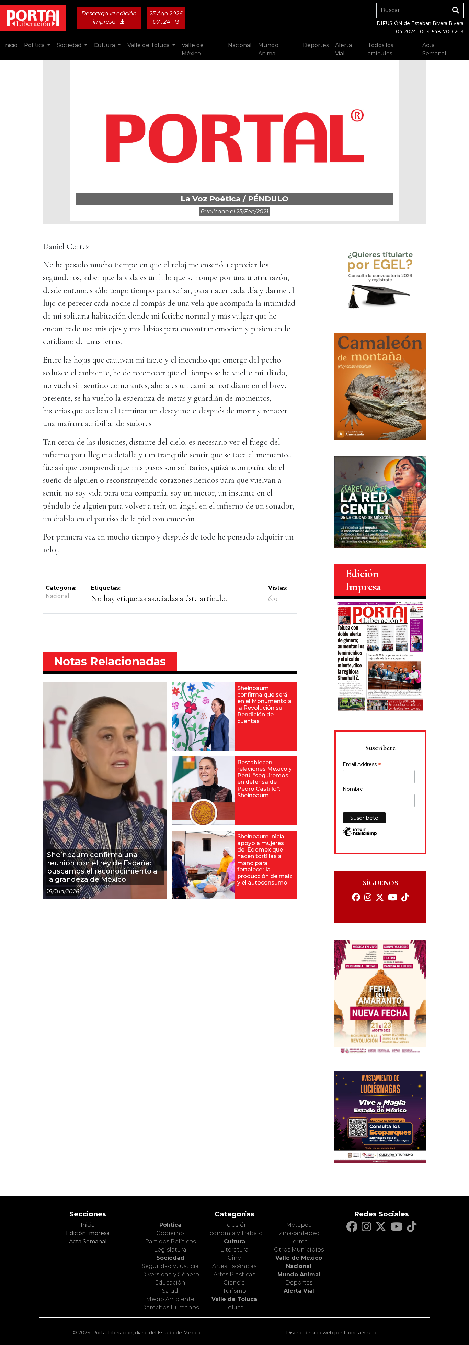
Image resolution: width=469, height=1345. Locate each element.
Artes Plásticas (234, 1274)
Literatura (234, 1249)
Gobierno (170, 1233)
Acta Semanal (434, 49)
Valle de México (298, 1258)
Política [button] (35, 45)
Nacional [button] (240, 45)
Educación (170, 1282)
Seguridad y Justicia (170, 1266)
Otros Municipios (299, 1249)
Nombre (353, 789)
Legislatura (170, 1249)
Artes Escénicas (234, 1266)
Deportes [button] (316, 45)
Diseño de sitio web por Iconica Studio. (332, 1333)
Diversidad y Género (170, 1274)
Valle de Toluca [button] (149, 45)
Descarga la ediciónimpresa (109, 17)
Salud (170, 1291)
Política (170, 1225)
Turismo (234, 1291)
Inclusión (234, 1225)
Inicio (10, 45)
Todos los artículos (380, 49)
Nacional (57, 596)
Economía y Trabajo (234, 1233)
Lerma (298, 1241)
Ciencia (234, 1282)
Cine (234, 1258)
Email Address (362, 765)
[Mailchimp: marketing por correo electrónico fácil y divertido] (360, 835)
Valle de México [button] (193, 49)
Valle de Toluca (234, 1299)
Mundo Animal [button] (268, 49)
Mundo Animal (298, 1274)
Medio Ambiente (170, 1299)
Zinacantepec (299, 1233)
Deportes (298, 1282)
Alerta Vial (299, 1291)
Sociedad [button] (70, 45)
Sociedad (170, 1258)
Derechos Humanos (170, 1307)
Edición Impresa (88, 1233)
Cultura (234, 1241)
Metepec (298, 1225)
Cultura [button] (105, 45)
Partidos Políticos (170, 1241)
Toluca (234, 1307)
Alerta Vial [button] (343, 49)
